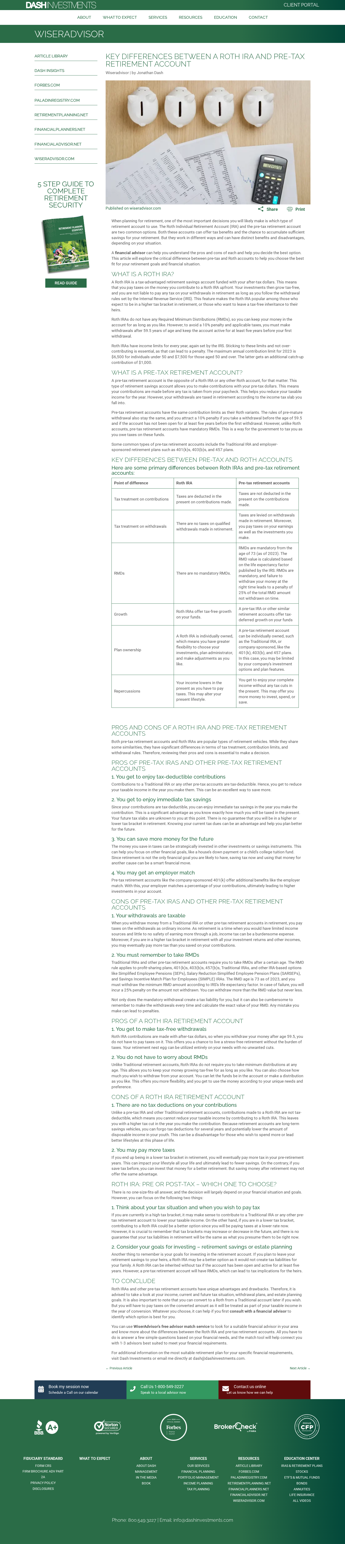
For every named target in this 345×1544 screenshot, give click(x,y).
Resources (190, 17)
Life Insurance (301, 1495)
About (84, 17)
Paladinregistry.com (57, 100)
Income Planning (198, 1483)
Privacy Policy (43, 1483)
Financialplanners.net (59, 129)
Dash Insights (49, 70)
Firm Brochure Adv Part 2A (43, 1474)
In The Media (146, 1477)
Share (272, 209)
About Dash (146, 1466)
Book (146, 1483)
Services (158, 17)
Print (300, 209)
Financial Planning (198, 1471)
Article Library (51, 56)
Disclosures (43, 1489)
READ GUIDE (66, 283)
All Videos (302, 1501)
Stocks (302, 1471)
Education (225, 17)
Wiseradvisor (69, 33)
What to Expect (120, 17)
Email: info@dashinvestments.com (196, 1520)
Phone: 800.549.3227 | (136, 1520)
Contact (258, 17)
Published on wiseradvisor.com (133, 208)
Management (146, 1471)
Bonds (301, 1483)
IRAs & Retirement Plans (301, 1466)
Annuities (302, 1489)
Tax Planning (198, 1489)
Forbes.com (47, 85)
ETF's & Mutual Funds (302, 1477)
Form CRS (43, 1466)
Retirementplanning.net (61, 115)
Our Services (198, 1466)
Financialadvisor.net (57, 144)
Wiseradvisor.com (54, 158)
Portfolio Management (198, 1477)
